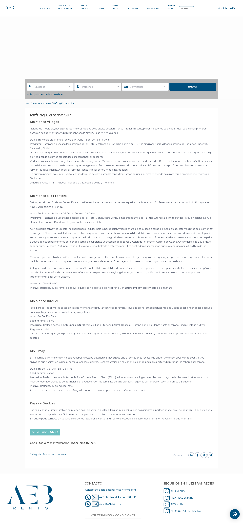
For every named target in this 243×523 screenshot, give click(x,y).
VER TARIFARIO (45, 432)
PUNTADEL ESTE (116, 7)
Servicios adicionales (41, 103)
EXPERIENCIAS (152, 9)
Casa (27, 103)
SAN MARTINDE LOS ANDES (65, 7)
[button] (235, 514)
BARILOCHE (45, 9)
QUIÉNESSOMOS (171, 7)
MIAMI (101, 9)
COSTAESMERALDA (86, 7)
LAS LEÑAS (133, 9)
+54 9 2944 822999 (83, 443)
